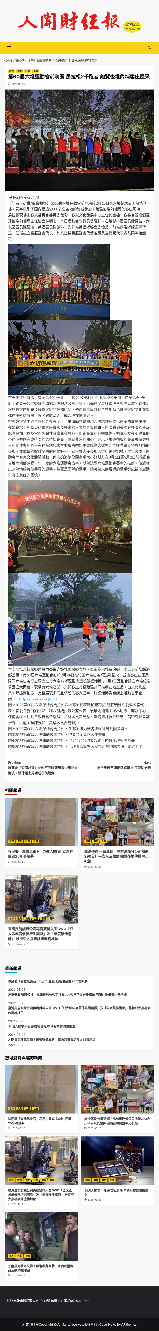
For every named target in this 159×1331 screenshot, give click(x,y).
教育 (19, 918)
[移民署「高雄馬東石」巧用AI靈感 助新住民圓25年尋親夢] (41, 822)
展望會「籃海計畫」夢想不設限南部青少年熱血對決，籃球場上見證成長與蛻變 (43, 767)
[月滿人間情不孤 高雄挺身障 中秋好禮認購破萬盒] (117, 1160)
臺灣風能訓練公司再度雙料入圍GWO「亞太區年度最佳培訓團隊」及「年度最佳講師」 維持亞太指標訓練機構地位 (40, 934)
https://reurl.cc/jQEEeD (39, 699)
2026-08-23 (18, 861)
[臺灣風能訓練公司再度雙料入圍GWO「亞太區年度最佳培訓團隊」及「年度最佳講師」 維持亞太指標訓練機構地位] (41, 899)
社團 (27, 71)
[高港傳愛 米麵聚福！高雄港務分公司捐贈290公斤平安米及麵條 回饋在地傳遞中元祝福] (117, 822)
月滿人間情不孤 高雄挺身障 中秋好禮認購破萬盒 (42, 1026)
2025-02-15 (18, 83)
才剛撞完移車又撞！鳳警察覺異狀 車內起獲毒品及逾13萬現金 (52, 1039)
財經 (44, 918)
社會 (36, 841)
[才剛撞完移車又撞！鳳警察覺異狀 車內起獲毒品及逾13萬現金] (41, 1236)
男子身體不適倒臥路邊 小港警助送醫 (124, 765)
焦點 (19, 71)
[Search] (149, 47)
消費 (96, 1180)
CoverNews (107, 1324)
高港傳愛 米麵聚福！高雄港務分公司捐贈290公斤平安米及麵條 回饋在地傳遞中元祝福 (116, 856)
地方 (11, 71)
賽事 (36, 71)
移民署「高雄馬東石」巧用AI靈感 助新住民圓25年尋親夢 (48, 981)
